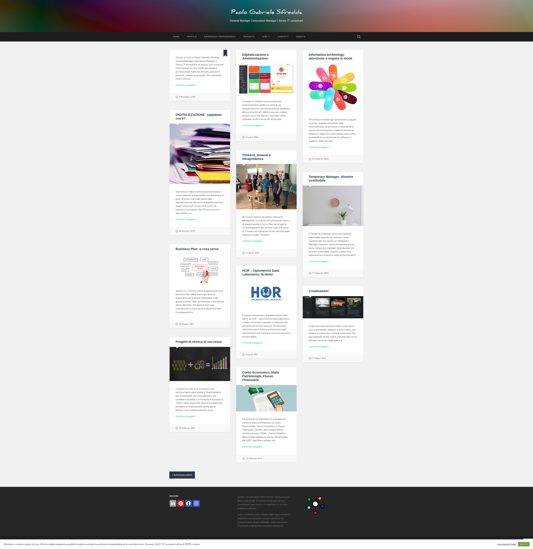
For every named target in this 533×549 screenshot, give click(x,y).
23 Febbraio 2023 (320, 159)
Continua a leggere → (187, 85)
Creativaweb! (319, 291)
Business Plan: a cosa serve (197, 249)
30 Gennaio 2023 (187, 231)
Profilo (192, 37)
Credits (300, 37)
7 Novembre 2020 (187, 97)
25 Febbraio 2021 (187, 428)
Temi (264, 37)
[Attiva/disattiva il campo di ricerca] (359, 36)
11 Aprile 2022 (252, 253)
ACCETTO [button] (524, 544)
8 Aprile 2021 (252, 354)
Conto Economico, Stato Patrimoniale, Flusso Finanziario (260, 376)
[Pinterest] (180, 503)
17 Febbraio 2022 (320, 273)
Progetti (249, 37)
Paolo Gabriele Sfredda (266, 13)
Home (176, 37)
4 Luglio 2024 (252, 137)
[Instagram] (196, 503)
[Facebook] (188, 503)
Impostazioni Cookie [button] (506, 544)
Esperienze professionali (220, 37)
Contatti (283, 37)
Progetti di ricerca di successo (199, 342)
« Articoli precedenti (182, 475)
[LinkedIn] (173, 503)
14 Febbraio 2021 (254, 458)
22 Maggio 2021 (186, 324)
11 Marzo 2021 (319, 358)
